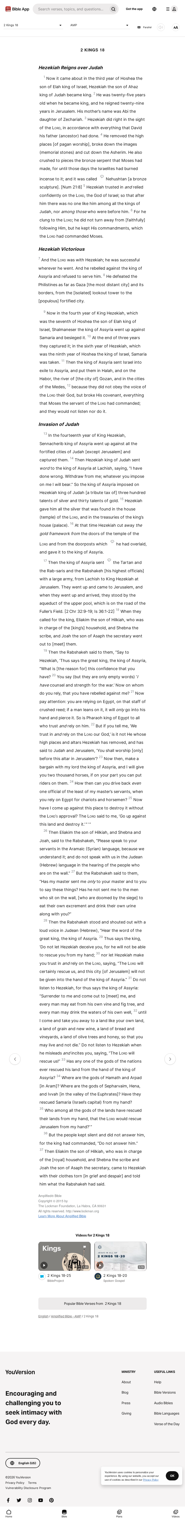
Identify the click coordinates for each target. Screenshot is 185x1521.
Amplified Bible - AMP (66, 1316)
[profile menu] (171, 9)
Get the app (134, 9)
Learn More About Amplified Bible (62, 1216)
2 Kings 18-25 (63, 1275)
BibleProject (55, 1280)
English (43, 1316)
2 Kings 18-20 (119, 1275)
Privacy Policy (14, 1482)
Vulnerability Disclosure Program (28, 1488)
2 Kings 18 (11, 25)
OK (172, 1475)
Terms (32, 1482)
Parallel (147, 27)
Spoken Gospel (114, 1280)
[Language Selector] (154, 9)
